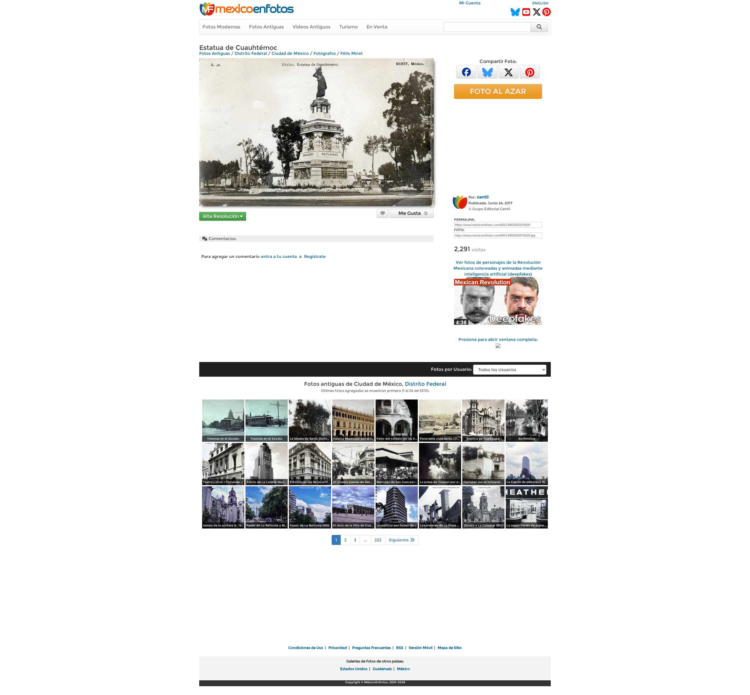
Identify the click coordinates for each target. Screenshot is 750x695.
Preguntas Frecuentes (371, 647)
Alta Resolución (221, 216)
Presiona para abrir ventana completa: (498, 339)
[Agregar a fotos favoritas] (382, 213)
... (365, 540)
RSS (399, 647)
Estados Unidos (353, 669)
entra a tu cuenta (279, 256)
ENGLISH (540, 3)
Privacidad (337, 647)
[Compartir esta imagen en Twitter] (509, 71)
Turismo (348, 27)
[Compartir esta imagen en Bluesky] (487, 71)
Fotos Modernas (221, 27)
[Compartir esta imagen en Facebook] (466, 71)
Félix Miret (351, 53)
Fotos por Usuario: (451, 369)
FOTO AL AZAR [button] (498, 91)
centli (483, 197)
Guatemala (382, 669)
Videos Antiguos (311, 27)
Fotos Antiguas (266, 27)
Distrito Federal (251, 53)
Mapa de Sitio (450, 647)
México (403, 669)
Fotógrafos (324, 53)
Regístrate (315, 256)
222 (377, 540)
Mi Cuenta (469, 3)
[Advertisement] (498, 146)
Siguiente (399, 540)
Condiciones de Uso (305, 647)
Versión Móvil (420, 647)
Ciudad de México (290, 53)
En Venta (377, 27)
